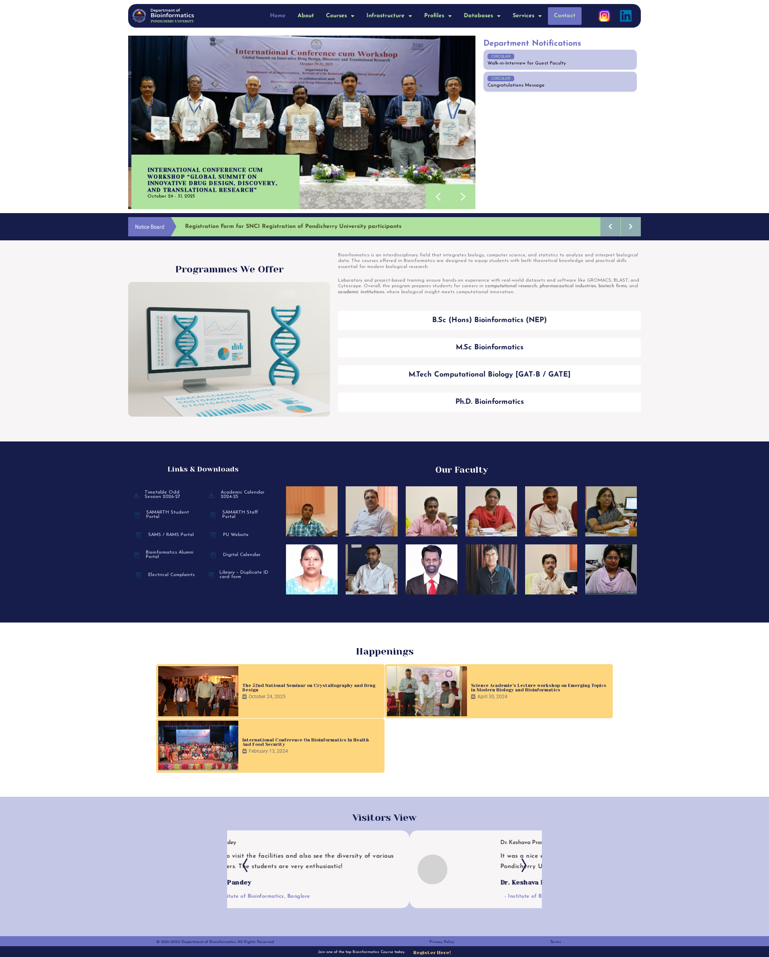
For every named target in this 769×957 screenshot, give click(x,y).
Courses (336, 16)
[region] (301, 122)
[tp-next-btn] (522, 865)
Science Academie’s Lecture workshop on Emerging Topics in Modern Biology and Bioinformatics (538, 687)
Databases (478, 16)
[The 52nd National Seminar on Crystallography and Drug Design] (198, 691)
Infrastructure (385, 16)
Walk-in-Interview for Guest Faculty (526, 63)
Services (523, 16)
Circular (500, 56)
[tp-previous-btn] (247, 865)
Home (278, 16)
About (306, 16)
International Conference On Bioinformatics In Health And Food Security (305, 742)
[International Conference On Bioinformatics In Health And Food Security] (198, 746)
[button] (340, 16)
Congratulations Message (516, 85)
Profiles (434, 16)
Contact (565, 16)
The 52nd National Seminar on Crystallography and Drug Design (308, 687)
